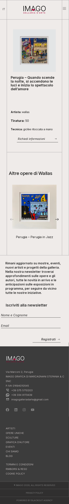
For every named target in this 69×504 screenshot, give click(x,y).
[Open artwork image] (34, 206)
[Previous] (12, 219)
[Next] (57, 219)
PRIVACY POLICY (34, 493)
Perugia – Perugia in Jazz (34, 237)
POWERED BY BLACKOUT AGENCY (34, 500)
